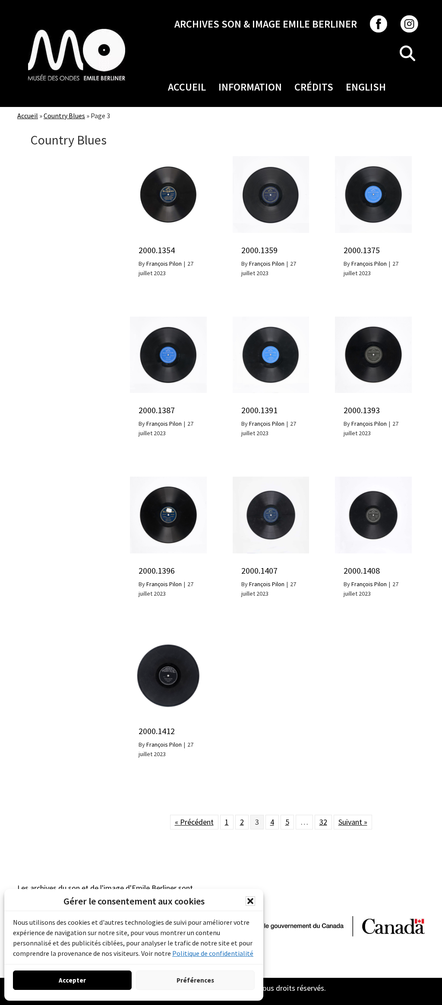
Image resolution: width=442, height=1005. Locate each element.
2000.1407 (259, 570)
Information (250, 87)
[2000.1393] (373, 321)
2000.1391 (259, 410)
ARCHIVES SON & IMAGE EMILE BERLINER (265, 24)
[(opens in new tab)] (76, 29)
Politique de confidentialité (212, 953)
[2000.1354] (168, 161)
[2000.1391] (271, 321)
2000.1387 (157, 410)
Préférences (195, 980)
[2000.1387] (168, 321)
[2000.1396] (168, 481)
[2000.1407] (271, 481)
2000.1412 (157, 730)
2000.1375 (362, 250)
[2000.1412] (168, 642)
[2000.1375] (373, 161)
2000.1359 (259, 250)
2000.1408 (362, 570)
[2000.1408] (373, 481)
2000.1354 (157, 250)
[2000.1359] (271, 161)
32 (323, 822)
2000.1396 (157, 570)
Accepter (72, 980)
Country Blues (64, 115)
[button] (250, 901)
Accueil (187, 87)
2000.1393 (362, 410)
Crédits (313, 87)
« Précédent (194, 822)
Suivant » (352, 822)
